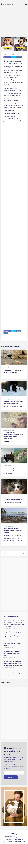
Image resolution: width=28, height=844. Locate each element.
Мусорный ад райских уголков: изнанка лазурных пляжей (13, 530)
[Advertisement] (14, 22)
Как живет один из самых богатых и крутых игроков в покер (12, 653)
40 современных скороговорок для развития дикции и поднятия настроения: (13, 436)
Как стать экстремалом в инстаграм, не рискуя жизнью (14, 469)
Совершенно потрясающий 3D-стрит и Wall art (13, 371)
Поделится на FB (7, 57)
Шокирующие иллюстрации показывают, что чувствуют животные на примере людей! (13, 663)
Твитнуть (13, 57)
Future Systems (18, 839)
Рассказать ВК (18, 57)
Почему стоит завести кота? (13, 499)
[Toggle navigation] (26, 4)
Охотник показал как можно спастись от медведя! (13, 402)
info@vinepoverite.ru (18, 841)
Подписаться (11, 777)
